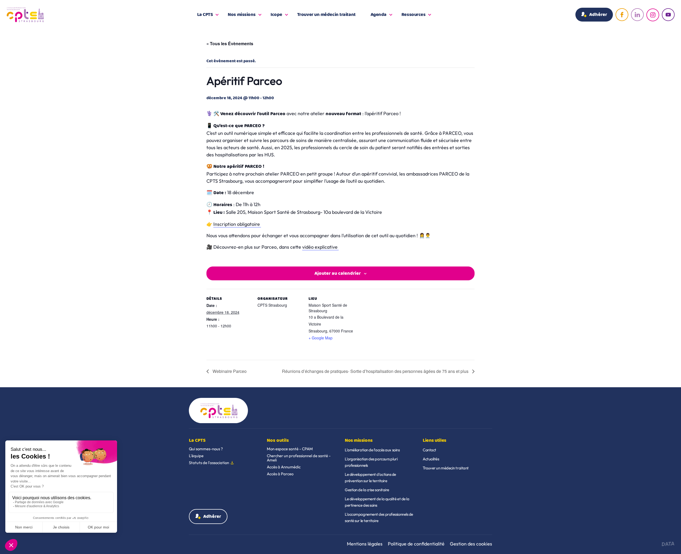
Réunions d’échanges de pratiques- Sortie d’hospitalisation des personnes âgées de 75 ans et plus (376, 371)
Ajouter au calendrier (337, 273)
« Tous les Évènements (229, 43)
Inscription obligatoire (237, 224)
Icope (276, 14)
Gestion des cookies (471, 544)
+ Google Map (321, 337)
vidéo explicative (320, 247)
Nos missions (242, 14)
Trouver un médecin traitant (326, 14)
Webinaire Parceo (229, 371)
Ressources (413, 14)
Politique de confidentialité (416, 544)
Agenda (379, 14)
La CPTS (205, 14)
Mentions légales (365, 544)
